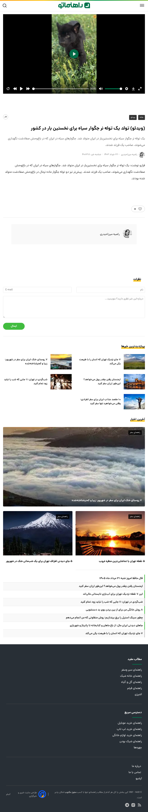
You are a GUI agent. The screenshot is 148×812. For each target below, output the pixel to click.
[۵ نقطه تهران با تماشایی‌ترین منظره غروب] (110, 533)
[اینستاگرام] (133, 805)
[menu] (142, 5)
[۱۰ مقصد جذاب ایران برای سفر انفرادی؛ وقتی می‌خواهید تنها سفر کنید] (134, 401)
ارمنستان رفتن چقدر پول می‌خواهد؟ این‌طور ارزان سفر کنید (102, 382)
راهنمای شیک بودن (130, 741)
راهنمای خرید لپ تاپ (129, 729)
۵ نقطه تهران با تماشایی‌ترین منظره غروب (122, 561)
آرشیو (139, 778)
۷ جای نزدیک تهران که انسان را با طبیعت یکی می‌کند (100, 362)
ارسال (14, 326)
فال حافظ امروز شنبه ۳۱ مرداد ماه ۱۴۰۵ (121, 578)
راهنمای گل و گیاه (131, 682)
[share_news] (5, 116)
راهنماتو (92, 792)
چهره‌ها (138, 748)
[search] (5, 5)
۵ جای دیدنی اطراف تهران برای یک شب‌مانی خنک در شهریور (39, 561)
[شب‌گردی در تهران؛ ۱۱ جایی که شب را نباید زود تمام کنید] (61, 381)
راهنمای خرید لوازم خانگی (127, 735)
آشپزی (138, 694)
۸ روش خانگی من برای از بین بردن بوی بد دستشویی (114, 610)
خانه (141, 117)
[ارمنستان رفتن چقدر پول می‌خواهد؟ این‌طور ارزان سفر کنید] (134, 381)
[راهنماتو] (74, 5)
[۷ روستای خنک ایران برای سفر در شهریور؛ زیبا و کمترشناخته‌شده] (61, 361)
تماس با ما (135, 772)
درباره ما (137, 766)
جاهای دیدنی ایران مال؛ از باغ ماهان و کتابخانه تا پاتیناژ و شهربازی (106, 626)
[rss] (139, 805)
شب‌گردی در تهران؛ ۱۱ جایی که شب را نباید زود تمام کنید (25, 382)
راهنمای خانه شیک (131, 676)
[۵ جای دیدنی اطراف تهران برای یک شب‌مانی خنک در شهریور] (37, 533)
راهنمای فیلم (134, 688)
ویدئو (133, 117)
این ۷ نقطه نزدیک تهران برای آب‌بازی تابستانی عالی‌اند (113, 594)
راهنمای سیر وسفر (131, 670)
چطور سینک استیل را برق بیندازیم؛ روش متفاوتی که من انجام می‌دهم (104, 618)
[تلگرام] (127, 805)
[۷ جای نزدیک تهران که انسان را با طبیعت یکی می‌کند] (134, 361)
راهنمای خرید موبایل (130, 723)
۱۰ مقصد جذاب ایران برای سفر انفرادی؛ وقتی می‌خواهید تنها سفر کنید (100, 402)
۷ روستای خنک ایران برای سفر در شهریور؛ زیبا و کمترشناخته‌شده (26, 362)
